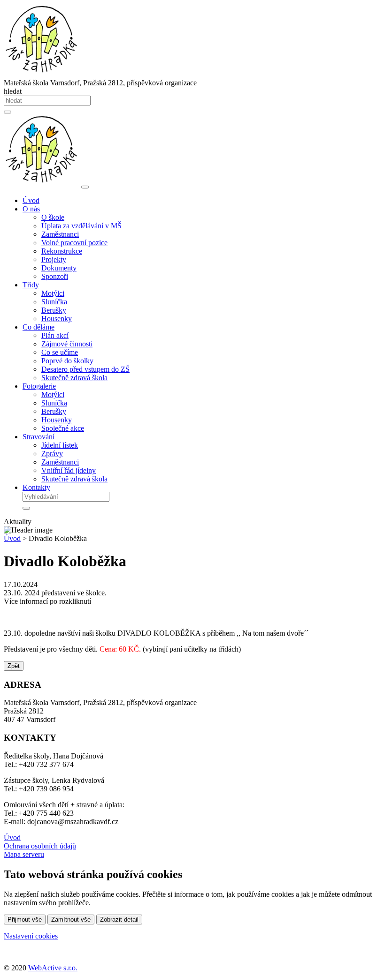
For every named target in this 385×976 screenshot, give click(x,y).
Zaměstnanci (60, 234)
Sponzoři (54, 276)
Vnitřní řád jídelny (68, 470)
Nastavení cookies (31, 936)
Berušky (53, 310)
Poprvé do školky (67, 361)
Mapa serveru (24, 854)
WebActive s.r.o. (52, 968)
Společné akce (62, 428)
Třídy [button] (31, 285)
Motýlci (52, 293)
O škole (52, 217)
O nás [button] (31, 209)
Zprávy (52, 454)
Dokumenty (59, 268)
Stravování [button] (38, 437)
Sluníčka (54, 302)
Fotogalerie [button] (39, 386)
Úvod (31, 200)
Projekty (53, 259)
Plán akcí (55, 335)
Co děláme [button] (38, 327)
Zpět (14, 665)
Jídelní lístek (59, 445)
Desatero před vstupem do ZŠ (85, 369)
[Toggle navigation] (85, 187)
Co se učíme (59, 352)
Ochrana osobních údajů (40, 846)
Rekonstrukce (61, 251)
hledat (13, 91)
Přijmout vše (25, 919)
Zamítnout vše (71, 919)
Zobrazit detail (119, 919)
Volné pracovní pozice (74, 243)
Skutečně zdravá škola (74, 378)
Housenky (56, 319)
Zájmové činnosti (66, 344)
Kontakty (36, 487)
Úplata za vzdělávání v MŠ (81, 226)
